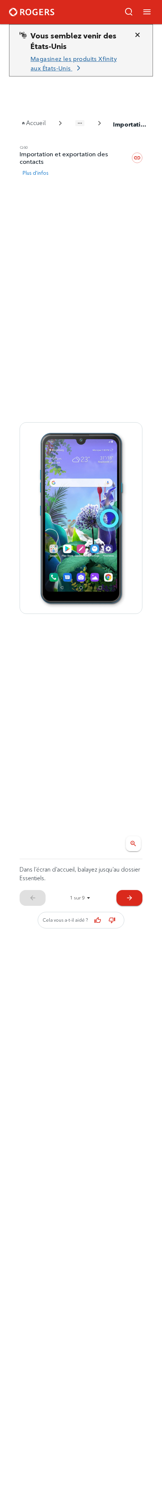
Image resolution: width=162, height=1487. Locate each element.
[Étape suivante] (81, 518)
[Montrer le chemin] (79, 123)
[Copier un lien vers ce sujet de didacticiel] (137, 158)
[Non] (112, 920)
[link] (78, 64)
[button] (129, 12)
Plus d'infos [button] (36, 173)
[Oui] (98, 920)
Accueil (36, 123)
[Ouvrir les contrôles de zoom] (133, 843)
